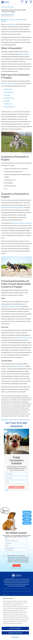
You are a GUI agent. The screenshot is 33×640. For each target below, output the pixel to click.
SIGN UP (16, 565)
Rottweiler (7, 101)
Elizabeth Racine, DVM (8, 14)
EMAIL (6, 538)
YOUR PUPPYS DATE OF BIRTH (9, 548)
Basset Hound (8, 89)
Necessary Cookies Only (15, 632)
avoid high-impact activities (21, 337)
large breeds (6, 19)
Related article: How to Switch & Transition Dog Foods (15, 419)
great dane (3, 21)
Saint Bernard (8, 104)
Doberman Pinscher (9, 106)
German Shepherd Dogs (9, 83)
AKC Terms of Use (14, 557)
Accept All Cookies (15, 628)
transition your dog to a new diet (21, 223)
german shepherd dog (21, 19)
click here (21, 567)
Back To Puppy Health (8, 7)
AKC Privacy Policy (28, 569)
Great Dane (7, 95)
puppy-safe (12, 19)
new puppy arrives (10, 24)
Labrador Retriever (9, 98)
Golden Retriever (8, 92)
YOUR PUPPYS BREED (8, 543)
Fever (5, 188)
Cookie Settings (15, 637)
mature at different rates (18, 366)
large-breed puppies (24, 54)
